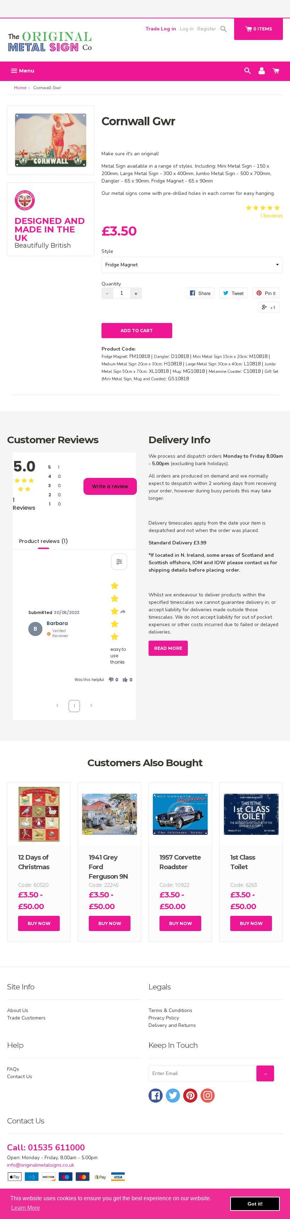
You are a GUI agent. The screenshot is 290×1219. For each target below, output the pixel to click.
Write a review (110, 486)
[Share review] (123, 611)
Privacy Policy (164, 1018)
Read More (168, 648)
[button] (113, 680)
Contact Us (19, 1076)
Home (20, 88)
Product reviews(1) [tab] (43, 541)
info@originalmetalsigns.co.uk (40, 1165)
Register (206, 28)
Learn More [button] (25, 1208)
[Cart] (276, 71)
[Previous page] (57, 706)
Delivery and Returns (172, 1025)
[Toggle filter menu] (119, 562)
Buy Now (39, 923)
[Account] (262, 71)
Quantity (111, 284)
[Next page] (91, 706)
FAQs (13, 1069)
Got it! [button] (255, 1204)
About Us (17, 1010)
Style (107, 251)
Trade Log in (161, 28)
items (262, 28)
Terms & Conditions (170, 1010)
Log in (186, 28)
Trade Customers (26, 1018)
